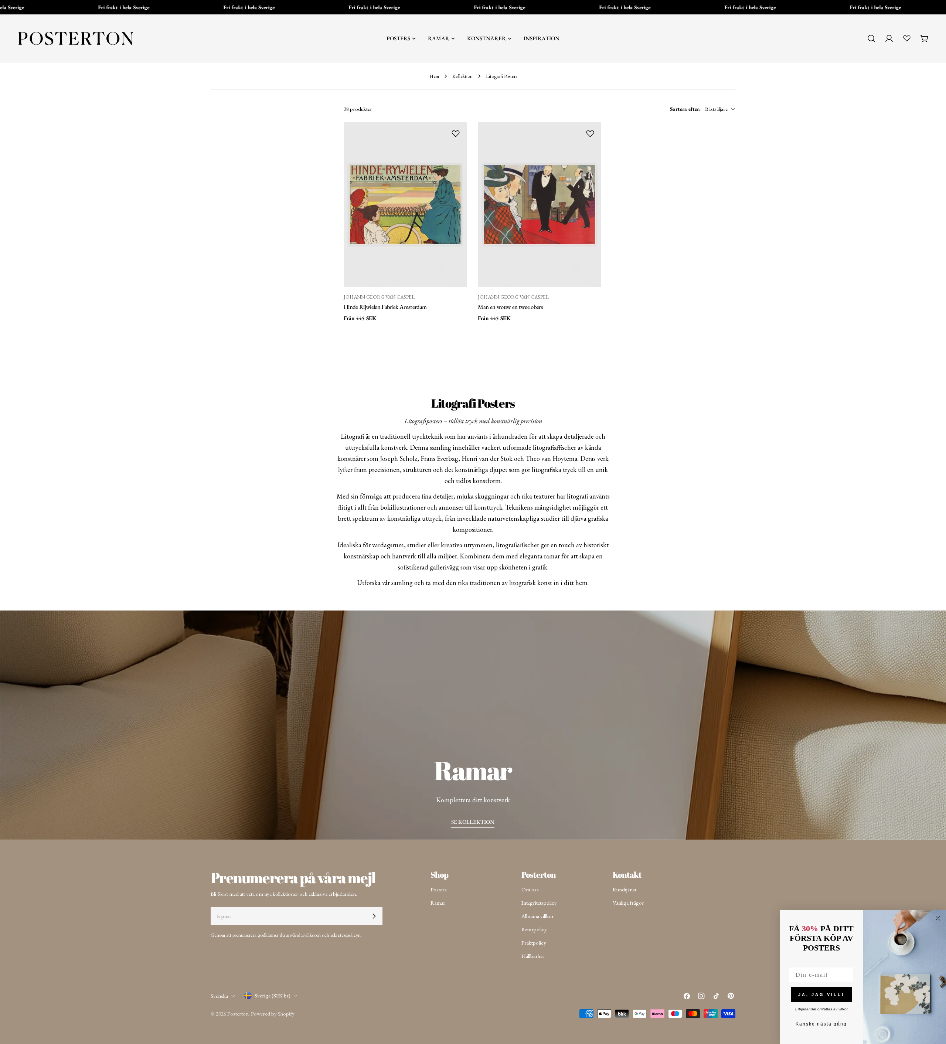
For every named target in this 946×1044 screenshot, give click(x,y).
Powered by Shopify (273, 1013)
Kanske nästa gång (821, 1024)
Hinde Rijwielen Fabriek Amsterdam (385, 307)
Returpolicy (534, 929)
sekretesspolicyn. (346, 935)
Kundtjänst (624, 889)
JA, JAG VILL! (821, 994)
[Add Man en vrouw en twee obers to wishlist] (590, 133)
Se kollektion (472, 821)
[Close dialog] (937, 918)
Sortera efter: (685, 108)
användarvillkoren (303, 935)
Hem (434, 76)
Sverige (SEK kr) (272, 995)
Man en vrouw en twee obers (510, 307)
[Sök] (871, 38)
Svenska (219, 995)
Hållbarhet (532, 955)
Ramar (438, 902)
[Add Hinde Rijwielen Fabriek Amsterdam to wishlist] (455, 133)
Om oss (530, 889)
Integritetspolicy (539, 902)
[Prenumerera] (374, 916)
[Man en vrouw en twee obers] (539, 204)
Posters (439, 889)
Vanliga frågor (628, 902)
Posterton (238, 1013)
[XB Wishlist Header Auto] (906, 38)
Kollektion (462, 76)
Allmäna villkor (537, 915)
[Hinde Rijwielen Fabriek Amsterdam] (405, 204)
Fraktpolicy (533, 942)
